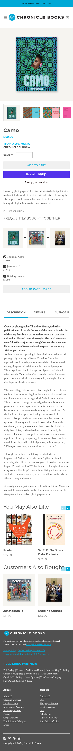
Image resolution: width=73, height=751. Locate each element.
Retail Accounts (10, 703)
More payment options (36, 182)
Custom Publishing (48, 717)
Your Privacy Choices (49, 721)
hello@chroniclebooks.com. (38, 644)
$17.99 (7, 616)
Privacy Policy (9, 650)
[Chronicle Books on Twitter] (9, 738)
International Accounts (13, 706)
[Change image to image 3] (51, 112)
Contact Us (45, 696)
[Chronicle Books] (36, 17)
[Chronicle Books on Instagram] (19, 738)
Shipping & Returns (49, 703)
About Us (7, 696)
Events (6, 724)
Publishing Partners (12, 710)
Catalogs (7, 714)
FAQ (42, 699)
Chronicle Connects (12, 699)
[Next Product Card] (68, 508)
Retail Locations (47, 706)
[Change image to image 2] (31, 112)
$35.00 (42, 616)
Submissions (45, 714)
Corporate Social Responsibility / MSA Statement (26, 653)
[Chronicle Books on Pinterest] (14, 738)
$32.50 (42, 559)
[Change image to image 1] (11, 112)
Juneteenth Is (13, 266)
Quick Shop (19, 537)
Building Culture (15, 276)
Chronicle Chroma (16, 147)
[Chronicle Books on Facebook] (4, 738)
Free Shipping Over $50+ (36, 3)
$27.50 (7, 555)
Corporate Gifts (10, 717)
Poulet (8, 550)
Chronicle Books (32, 743)
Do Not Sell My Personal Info (31, 650)
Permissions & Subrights (14, 721)
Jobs (42, 710)
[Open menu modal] (5, 17)
